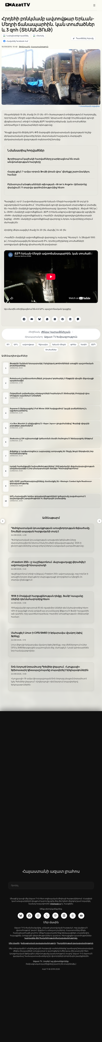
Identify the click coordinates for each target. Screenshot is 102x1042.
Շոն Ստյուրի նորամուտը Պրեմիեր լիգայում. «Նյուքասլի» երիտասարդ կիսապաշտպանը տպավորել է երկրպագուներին (49, 668)
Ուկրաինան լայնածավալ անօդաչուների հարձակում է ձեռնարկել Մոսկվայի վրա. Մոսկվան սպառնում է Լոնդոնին (50, 394)
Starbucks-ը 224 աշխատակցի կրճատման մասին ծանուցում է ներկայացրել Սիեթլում (51, 438)
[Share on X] (55, 319)
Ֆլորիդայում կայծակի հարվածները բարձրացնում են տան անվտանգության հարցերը (43, 160)
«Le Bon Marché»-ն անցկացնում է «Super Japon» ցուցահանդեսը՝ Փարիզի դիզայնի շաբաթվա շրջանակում (49, 424)
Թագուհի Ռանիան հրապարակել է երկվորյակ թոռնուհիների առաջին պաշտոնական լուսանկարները (52, 364)
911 (8, 344)
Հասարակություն (39, 46)
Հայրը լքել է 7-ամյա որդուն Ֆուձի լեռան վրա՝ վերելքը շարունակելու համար (48, 173)
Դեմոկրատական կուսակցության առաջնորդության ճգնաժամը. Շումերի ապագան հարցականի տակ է (50, 529)
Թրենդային (24, 46)
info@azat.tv (55, 903)
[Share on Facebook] (63, 319)
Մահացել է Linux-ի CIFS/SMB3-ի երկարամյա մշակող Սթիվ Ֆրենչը (46, 634)
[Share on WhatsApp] (47, 319)
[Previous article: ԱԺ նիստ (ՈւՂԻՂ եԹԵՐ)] (2, 521)
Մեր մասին (14, 943)
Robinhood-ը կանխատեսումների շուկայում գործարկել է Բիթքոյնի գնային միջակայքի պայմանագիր (52, 379)
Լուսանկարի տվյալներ (90, 106)
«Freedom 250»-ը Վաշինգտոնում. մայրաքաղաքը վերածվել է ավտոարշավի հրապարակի (48, 563)
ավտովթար (28, 344)
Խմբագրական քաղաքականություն (38, 943)
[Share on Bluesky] (39, 319)
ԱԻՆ (16, 344)
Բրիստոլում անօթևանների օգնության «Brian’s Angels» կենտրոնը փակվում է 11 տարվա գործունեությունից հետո (47, 186)
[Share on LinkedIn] (70, 319)
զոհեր (73, 344)
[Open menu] (94, 5)
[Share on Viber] (78, 319)
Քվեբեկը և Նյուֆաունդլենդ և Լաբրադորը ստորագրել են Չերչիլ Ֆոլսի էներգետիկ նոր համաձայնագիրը (52, 452)
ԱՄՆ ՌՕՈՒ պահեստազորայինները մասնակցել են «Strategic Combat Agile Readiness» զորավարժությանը (51, 482)
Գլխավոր (43, 344)
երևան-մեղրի (59, 344)
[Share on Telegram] (24, 319)
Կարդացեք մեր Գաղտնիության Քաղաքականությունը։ (51, 938)
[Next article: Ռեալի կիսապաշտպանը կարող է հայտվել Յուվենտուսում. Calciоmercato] (99, 521)
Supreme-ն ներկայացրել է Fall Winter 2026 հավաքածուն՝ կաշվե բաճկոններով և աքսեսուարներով (48, 409)
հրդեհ (84, 344)
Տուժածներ (50, 349)
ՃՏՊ (93, 344)
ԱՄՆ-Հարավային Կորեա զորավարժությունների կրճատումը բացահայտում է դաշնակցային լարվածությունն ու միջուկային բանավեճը (48, 497)
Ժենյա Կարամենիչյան (55, 332)
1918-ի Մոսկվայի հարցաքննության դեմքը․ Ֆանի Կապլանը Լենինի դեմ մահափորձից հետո (47, 597)
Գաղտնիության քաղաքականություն (75, 943)
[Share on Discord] (32, 319)
